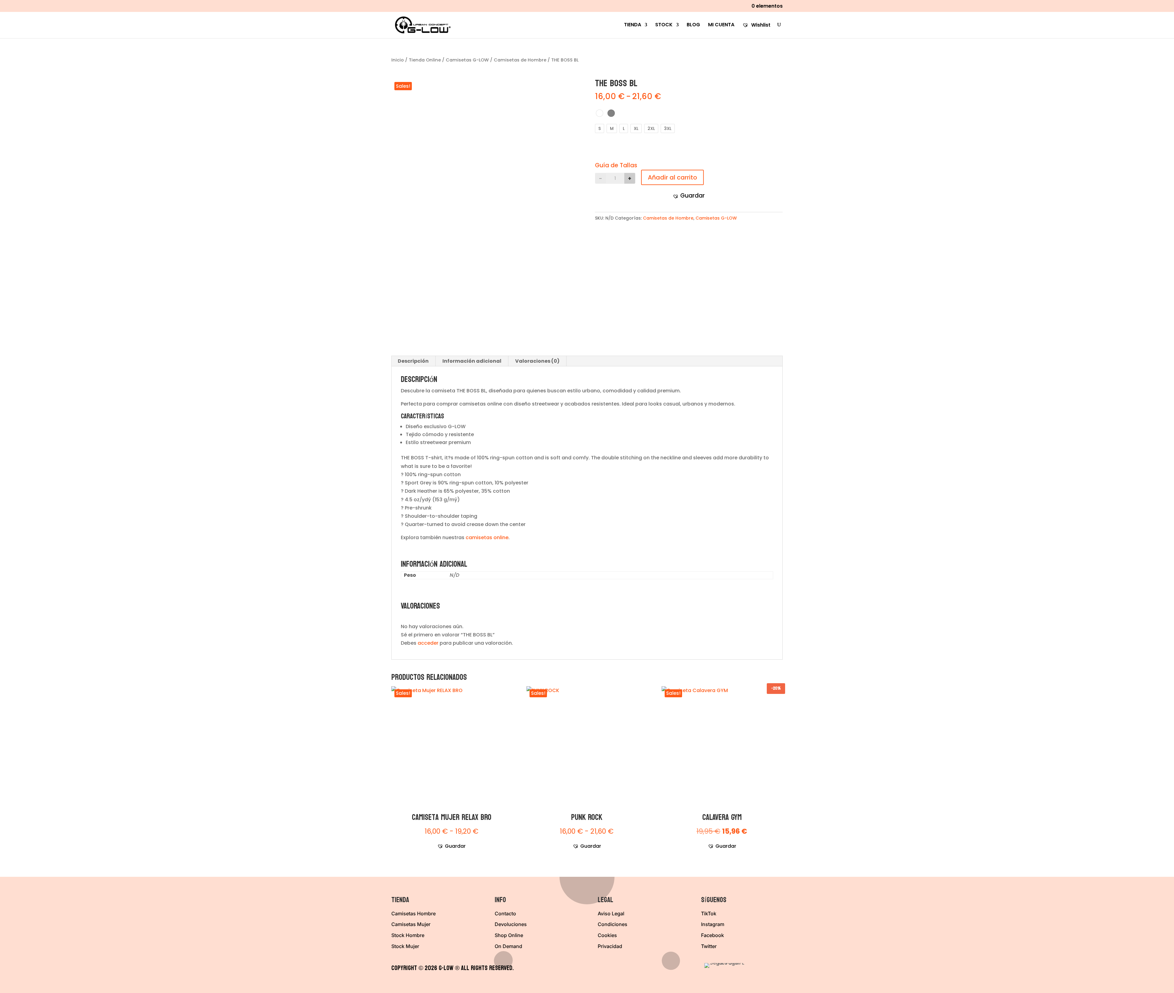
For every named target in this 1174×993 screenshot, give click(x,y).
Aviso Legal (611, 913)
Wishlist (760, 25)
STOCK (664, 25)
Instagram (712, 924)
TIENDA (632, 25)
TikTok (708, 913)
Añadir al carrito (669, 177)
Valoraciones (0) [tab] (537, 361)
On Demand (508, 946)
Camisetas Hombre (413, 913)
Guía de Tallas (616, 165)
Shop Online (509, 935)
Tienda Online (425, 60)
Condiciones (612, 924)
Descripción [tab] (413, 361)
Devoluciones (511, 924)
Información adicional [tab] (471, 361)
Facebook (712, 935)
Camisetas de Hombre (520, 60)
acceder (428, 643)
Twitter (709, 946)
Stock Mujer (405, 946)
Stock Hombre (407, 935)
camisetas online (487, 537)
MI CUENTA (721, 25)
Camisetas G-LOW (467, 60)
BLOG (693, 25)
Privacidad (610, 946)
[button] (689, 195)
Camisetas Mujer (410, 924)
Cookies (607, 935)
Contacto (505, 913)
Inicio (397, 60)
